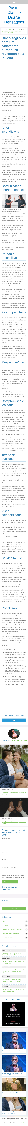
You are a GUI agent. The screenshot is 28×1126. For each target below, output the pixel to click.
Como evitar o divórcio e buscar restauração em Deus (14, 793)
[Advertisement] (14, 77)
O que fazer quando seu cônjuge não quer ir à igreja (14, 822)
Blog (3, 921)
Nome (4, 852)
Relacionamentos (7, 938)
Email (4, 860)
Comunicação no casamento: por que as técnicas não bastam (13, 990)
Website (24, 740)
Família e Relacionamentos (10, 934)
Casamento (5, 925)
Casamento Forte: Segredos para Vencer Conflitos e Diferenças (12, 954)
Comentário (6, 839)
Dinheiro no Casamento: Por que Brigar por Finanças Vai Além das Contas (12, 981)
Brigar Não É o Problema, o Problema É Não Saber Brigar (13, 962)
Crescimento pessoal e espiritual (12, 929)
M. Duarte (15, 740)
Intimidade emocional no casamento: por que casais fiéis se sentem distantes (13, 971)
